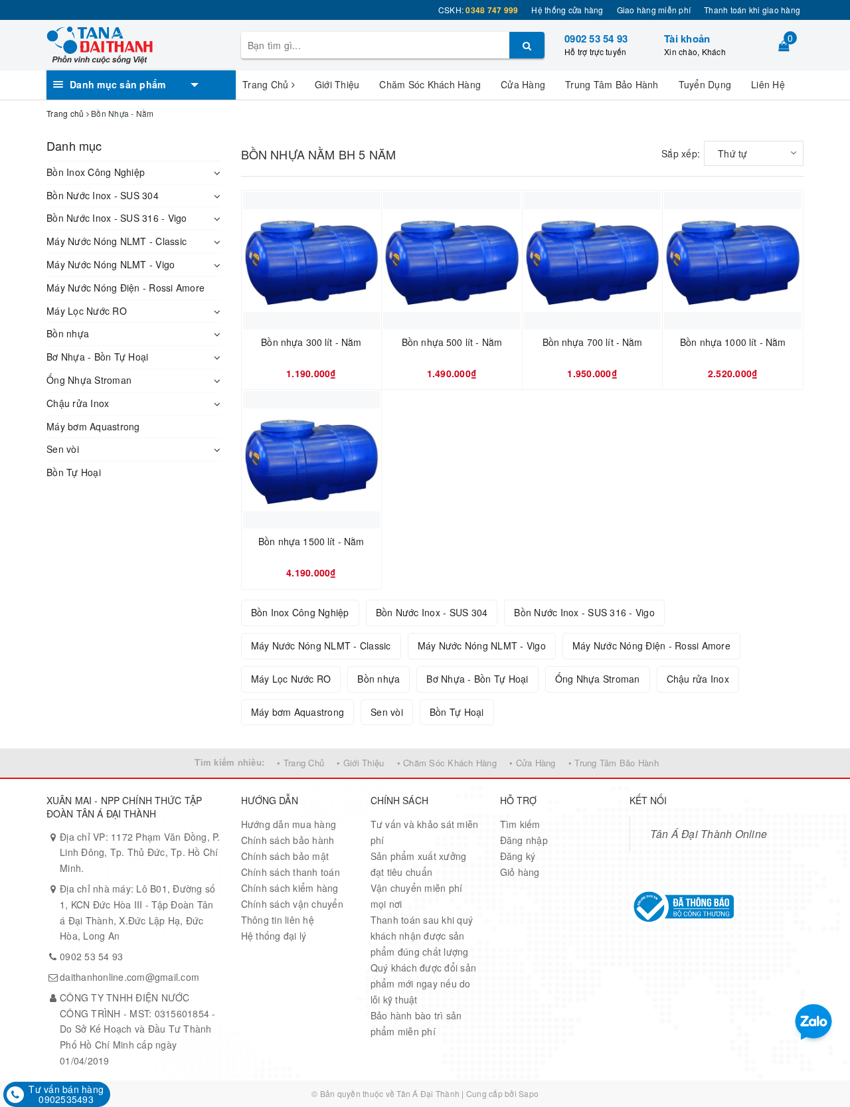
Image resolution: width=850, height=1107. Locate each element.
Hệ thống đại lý (274, 935)
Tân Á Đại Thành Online (709, 833)
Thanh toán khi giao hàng (752, 9)
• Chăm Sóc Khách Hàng (447, 762)
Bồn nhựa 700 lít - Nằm (593, 342)
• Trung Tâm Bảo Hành (613, 762)
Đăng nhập (524, 840)
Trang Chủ (267, 84)
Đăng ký (518, 856)
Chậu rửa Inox (77, 403)
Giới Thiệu (337, 84)
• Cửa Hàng (532, 762)
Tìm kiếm (520, 824)
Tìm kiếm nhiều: (229, 762)
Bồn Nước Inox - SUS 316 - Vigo (116, 217)
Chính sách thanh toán (290, 872)
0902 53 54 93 (596, 38)
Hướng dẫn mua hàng (289, 824)
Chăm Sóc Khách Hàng (430, 84)
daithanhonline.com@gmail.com (129, 976)
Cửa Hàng (523, 84)
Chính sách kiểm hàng (290, 887)
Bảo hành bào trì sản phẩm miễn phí (416, 1023)
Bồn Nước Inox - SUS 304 (102, 195)
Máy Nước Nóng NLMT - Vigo (110, 264)
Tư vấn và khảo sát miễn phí (425, 832)
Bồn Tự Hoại (73, 472)
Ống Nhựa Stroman (88, 379)
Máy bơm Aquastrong (93, 426)
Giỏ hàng (520, 872)
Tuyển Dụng (705, 84)
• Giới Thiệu (360, 762)
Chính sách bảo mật (285, 856)
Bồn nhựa (67, 333)
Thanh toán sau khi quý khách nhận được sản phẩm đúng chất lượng (422, 935)
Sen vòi (62, 449)
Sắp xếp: (680, 153)
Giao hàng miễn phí (654, 9)
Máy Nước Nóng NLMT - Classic (116, 241)
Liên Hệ (768, 84)
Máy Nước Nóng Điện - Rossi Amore (125, 287)
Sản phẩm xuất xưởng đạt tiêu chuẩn (419, 864)
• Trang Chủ (300, 762)
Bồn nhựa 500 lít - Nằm (452, 342)
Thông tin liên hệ (277, 919)
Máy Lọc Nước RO (86, 310)
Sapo (529, 1093)
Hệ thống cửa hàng (567, 9)
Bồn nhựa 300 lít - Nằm (311, 342)
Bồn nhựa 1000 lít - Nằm (733, 342)
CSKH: (478, 9)
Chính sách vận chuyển (292, 903)
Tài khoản (687, 38)
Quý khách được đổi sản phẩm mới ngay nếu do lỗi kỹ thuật (424, 983)
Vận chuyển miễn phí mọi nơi (417, 895)
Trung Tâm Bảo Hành (612, 84)
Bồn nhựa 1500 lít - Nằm (311, 541)
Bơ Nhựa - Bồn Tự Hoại (97, 356)
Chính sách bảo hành (288, 840)
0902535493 (66, 1099)
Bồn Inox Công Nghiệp (95, 172)
